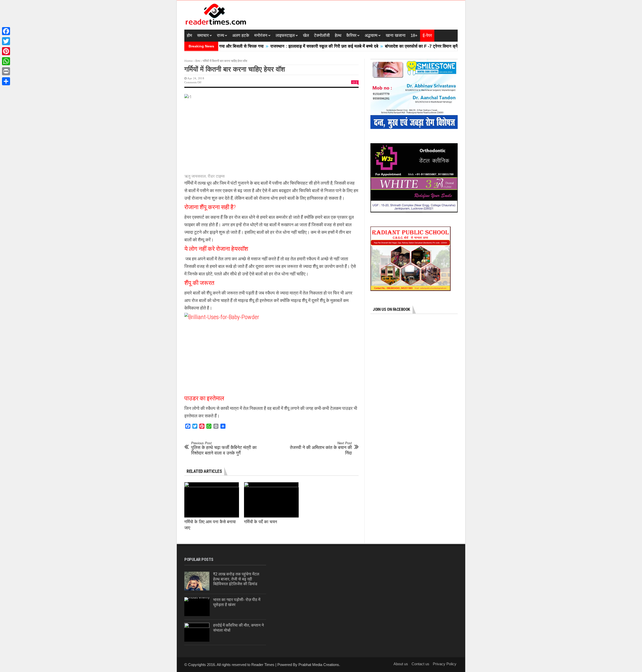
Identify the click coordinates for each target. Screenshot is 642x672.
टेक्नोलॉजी (322, 35)
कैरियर (351, 35)
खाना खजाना (396, 35)
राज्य (220, 35)
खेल (306, 35)
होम (189, 35)
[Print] (6, 71)
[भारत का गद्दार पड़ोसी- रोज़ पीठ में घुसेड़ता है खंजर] (197, 606)
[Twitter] (6, 41)
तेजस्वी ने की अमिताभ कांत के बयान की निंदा (321, 448)
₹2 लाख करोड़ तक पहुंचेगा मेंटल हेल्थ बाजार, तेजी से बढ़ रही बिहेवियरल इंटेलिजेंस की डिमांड (236, 579)
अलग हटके (240, 35)
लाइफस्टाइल (285, 35)
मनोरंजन (260, 35)
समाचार (203, 35)
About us (400, 664)
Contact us (420, 664)
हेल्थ (338, 35)
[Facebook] (6, 31)
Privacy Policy (444, 664)
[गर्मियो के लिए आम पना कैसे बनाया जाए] (211, 500)
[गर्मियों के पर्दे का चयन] (271, 500)
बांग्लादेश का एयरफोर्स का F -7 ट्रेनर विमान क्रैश (400, 46)
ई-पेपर (427, 35)
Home (188, 61)
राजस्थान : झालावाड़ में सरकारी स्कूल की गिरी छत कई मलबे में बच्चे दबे (302, 46)
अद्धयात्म (371, 35)
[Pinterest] (6, 51)
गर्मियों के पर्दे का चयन (260, 521)
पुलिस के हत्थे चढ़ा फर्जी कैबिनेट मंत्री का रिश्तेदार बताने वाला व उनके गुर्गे (224, 448)
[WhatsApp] (6, 61)
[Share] (6, 81)
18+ (414, 35)
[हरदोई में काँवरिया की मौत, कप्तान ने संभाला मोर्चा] (196, 632)
